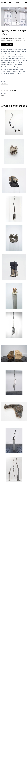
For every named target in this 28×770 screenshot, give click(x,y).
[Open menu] (26, 2)
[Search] (12, 2)
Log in (17, 2)
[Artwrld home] (6, 2)
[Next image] (18, 23)
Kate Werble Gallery (6, 38)
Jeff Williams (4, 84)
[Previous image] (9, 23)
